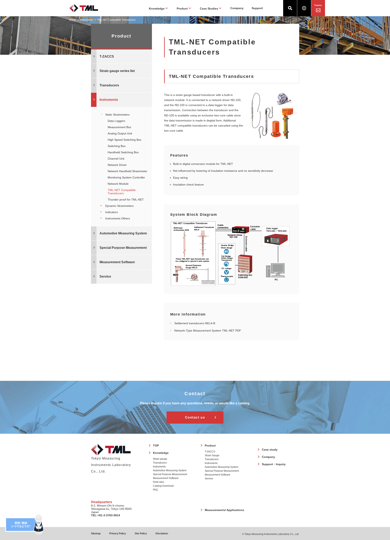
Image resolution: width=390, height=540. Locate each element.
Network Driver (117, 164)
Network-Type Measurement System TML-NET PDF (207, 330)
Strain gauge (160, 458)
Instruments (86, 19)
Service (209, 478)
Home (72, 19)
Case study (269, 449)
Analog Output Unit (120, 133)
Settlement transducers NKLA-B (194, 323)
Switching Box (117, 146)
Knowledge (161, 452)
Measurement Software (166, 478)
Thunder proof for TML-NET (126, 199)
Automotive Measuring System (169, 470)
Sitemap (96, 533)
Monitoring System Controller (126, 177)
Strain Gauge (212, 455)
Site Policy (141, 533)
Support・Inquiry (274, 464)
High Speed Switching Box (124, 139)
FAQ (155, 489)
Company (237, 8)
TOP (156, 445)
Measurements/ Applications (224, 510)
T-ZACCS (210, 451)
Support (257, 8)
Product (210, 445)
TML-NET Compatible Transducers (122, 191)
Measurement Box (119, 127)
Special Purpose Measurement (170, 474)
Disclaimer (162, 533)
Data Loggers (116, 120)
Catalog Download (163, 485)
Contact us (195, 417)
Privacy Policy (117, 533)
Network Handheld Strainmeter (127, 171)
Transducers (160, 462)
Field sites (158, 482)
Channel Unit (116, 158)
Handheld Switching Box (123, 152)
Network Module (118, 183)
